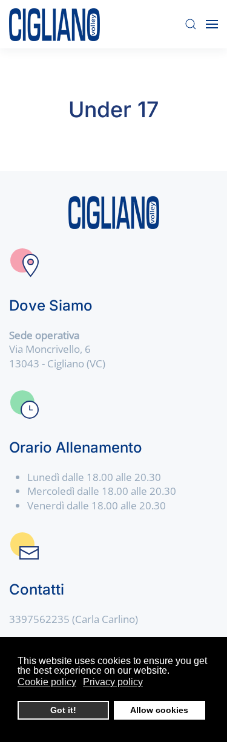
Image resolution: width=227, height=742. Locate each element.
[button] (191, 24)
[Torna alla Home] (54, 24)
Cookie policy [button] (47, 682)
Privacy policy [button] (113, 682)
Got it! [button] (63, 710)
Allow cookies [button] (159, 710)
